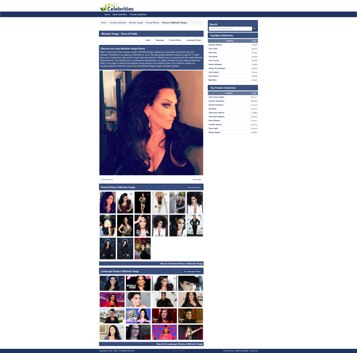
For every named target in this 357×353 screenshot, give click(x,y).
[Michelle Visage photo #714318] (138, 332)
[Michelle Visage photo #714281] (112, 332)
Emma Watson (214, 120)
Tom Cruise (213, 48)
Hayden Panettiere (216, 105)
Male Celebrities (120, 14)
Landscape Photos (193, 40)
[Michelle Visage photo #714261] (112, 283)
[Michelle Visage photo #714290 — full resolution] (151, 122)
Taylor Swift (213, 128)
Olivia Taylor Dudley (216, 97)
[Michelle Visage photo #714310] (112, 316)
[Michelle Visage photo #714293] (138, 316)
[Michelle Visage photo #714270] (138, 299)
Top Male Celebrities (221, 35)
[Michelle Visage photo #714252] (142, 225)
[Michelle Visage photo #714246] (125, 225)
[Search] (254, 29)
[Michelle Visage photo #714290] (107, 202)
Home (107, 14)
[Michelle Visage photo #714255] (194, 202)
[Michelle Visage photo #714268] (160, 225)
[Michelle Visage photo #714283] (164, 299)
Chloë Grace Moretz (216, 112)
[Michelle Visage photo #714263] (112, 299)
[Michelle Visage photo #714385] (107, 225)
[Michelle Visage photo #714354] (190, 332)
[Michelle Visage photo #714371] (142, 248)
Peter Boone (214, 76)
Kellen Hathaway (215, 64)
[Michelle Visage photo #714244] (125, 202)
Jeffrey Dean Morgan (217, 68)
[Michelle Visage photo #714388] (190, 316)
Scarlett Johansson (216, 101)
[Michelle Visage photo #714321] (164, 332)
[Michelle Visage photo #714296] (160, 202)
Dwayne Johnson (215, 44)
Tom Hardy (213, 56)
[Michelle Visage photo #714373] (177, 202)
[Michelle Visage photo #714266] (107, 248)
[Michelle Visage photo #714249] (190, 299)
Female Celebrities (138, 14)
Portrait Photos (175, 40)
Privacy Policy (228, 350)
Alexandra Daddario (217, 116)
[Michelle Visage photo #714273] (138, 283)
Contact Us (254, 350)
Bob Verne (213, 52)
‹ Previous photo (107, 179)
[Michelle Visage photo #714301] (190, 283)
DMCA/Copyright (241, 350)
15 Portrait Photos (193, 187)
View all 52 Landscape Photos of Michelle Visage (179, 344)
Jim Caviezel (214, 72)
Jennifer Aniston (215, 124)
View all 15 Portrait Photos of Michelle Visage (181, 263)
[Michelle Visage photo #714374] (125, 248)
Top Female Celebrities (223, 87)
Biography (160, 40)
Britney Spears (215, 132)
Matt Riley (213, 80)
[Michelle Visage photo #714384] (177, 225)
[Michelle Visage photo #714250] (164, 283)
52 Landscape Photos (192, 271)
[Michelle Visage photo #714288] (142, 202)
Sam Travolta (214, 60)
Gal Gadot (212, 108)
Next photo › (197, 179)
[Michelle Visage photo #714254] (194, 225)
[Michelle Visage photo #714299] (164, 316)
